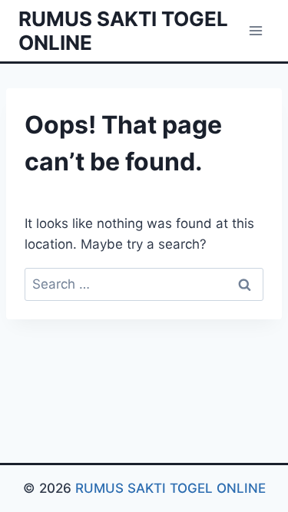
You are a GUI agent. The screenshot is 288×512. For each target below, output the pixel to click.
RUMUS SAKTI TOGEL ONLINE (170, 488)
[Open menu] (255, 30)
